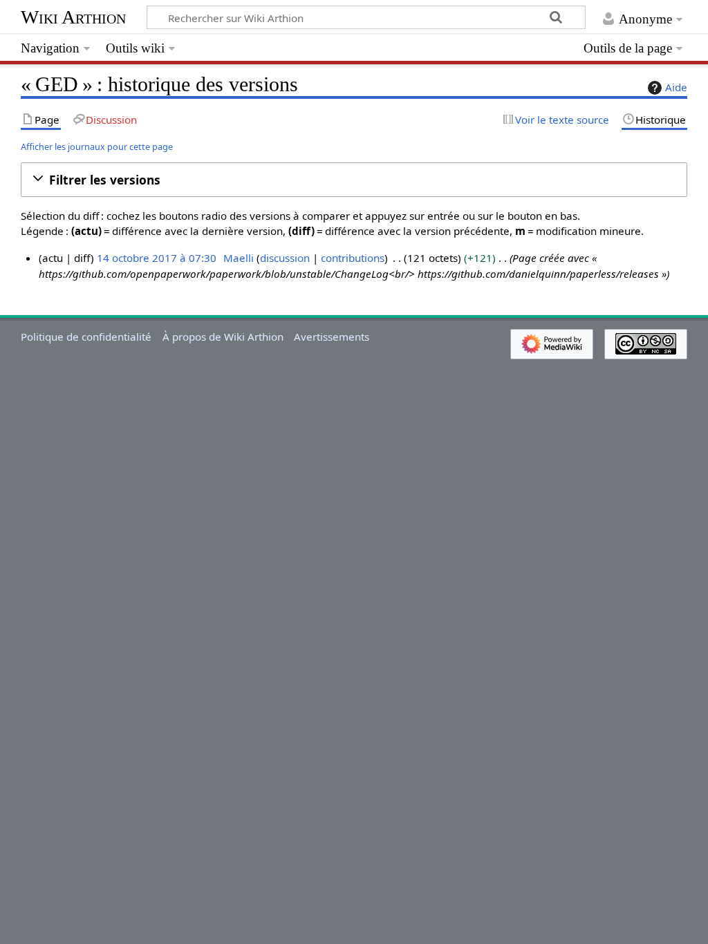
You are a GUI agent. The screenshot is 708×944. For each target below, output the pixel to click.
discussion (285, 258)
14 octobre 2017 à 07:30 (156, 258)
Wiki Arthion (73, 17)
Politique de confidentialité (86, 336)
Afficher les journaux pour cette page (97, 146)
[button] (353, 180)
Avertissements (331, 336)
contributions (352, 258)
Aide (676, 87)
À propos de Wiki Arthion (222, 336)
